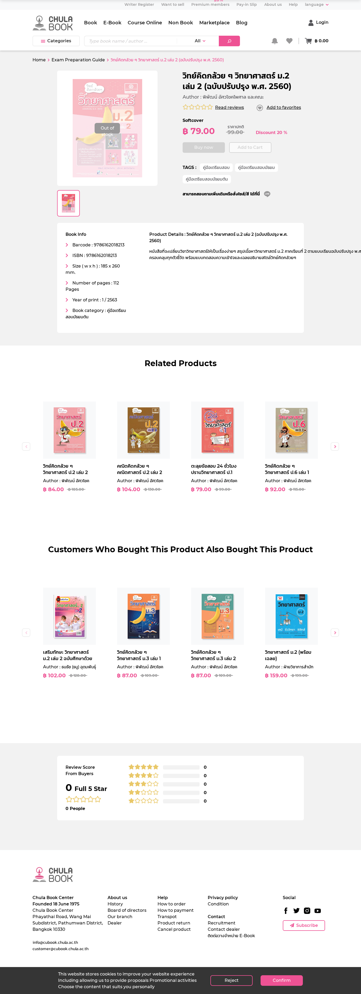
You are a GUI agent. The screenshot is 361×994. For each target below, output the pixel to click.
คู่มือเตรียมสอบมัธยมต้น (207, 179)
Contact (216, 916)
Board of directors (127, 910)
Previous (26, 446)
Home (39, 59)
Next (335, 446)
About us (117, 897)
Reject (232, 980)
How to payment (176, 910)
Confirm (282, 980)
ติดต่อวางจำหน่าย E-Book (231, 935)
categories (59, 40)
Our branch (120, 916)
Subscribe (307, 925)
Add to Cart (250, 147)
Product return (174, 923)
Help (163, 897)
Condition (218, 903)
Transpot (167, 916)
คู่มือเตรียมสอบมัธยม (256, 167)
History (115, 903)
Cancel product (174, 929)
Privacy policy (223, 897)
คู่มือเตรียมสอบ (216, 167)
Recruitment (221, 923)
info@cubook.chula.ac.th (55, 942)
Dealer (115, 923)
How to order (172, 903)
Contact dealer (224, 929)
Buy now (203, 147)
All (198, 40)
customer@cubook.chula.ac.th (61, 948)
